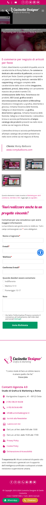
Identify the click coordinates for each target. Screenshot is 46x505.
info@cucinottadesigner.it (17, 413)
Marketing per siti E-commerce (17, 29)
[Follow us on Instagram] (27, 2)
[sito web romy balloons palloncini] (34, 164)
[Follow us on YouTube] (38, 2)
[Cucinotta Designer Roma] (22, 11)
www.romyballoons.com (19, 149)
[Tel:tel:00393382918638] (23, 482)
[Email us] (16, 2)
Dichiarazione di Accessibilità (19, 451)
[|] (8, 2)
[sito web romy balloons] (11, 164)
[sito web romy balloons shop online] (11, 180)
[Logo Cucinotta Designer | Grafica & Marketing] (23, 360)
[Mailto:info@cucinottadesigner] (19, 482)
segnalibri (33, 198)
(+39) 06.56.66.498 (14, 407)
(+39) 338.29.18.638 (14, 402)
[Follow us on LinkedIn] (34, 2)
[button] (3, 10)
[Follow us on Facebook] (23, 2)
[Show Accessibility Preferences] (40, 252)
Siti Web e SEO (35, 29)
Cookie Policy (12, 446)
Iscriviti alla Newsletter (16, 418)
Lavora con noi (13, 424)
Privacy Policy (13, 440)
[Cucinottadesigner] (30, 2)
